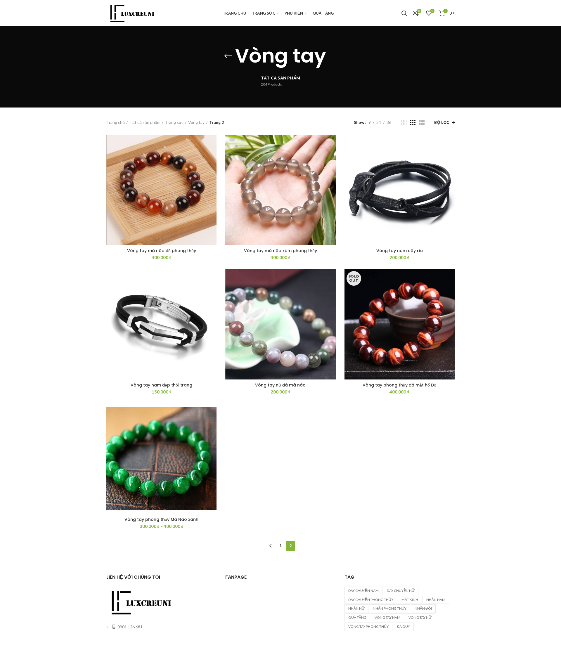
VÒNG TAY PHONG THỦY (368, 626)
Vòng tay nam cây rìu (399, 250)
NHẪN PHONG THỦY (389, 608)
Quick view (212, 157)
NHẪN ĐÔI (423, 608)
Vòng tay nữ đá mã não (280, 385)
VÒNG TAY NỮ (420, 617)
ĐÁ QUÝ (403, 626)
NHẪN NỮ (356, 608)
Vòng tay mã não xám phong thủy (280, 250)
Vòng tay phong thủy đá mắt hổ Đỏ (399, 385)
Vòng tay (196, 122)
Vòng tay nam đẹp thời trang (161, 385)
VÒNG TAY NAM (387, 617)
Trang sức (174, 122)
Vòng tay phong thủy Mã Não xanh (161, 519)
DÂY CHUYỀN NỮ (401, 590)
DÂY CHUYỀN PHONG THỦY (370, 599)
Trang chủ (115, 122)
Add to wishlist (212, 170)
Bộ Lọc (441, 122)
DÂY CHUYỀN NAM (363, 590)
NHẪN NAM (435, 599)
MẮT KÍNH (409, 599)
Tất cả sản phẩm (144, 122)
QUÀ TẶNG (357, 617)
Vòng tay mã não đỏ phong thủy (161, 250)
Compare (212, 144)
